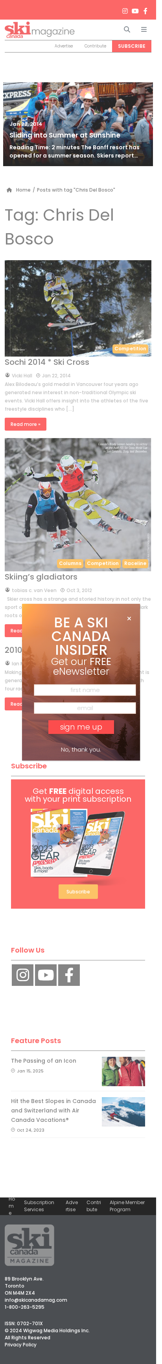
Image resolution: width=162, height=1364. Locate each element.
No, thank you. (81, 749)
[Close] (129, 619)
